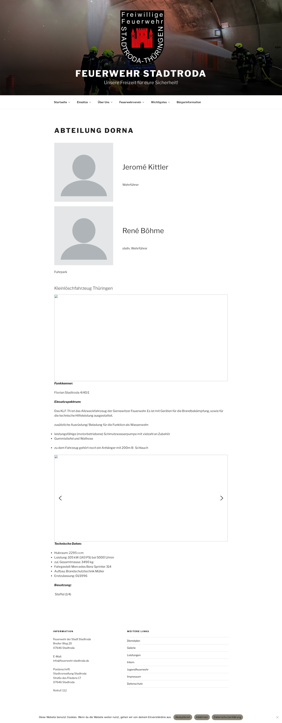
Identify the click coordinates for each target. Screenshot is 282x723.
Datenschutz (135, 683)
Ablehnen (202, 717)
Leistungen (134, 655)
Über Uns (103, 102)
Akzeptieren (182, 717)
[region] (141, 337)
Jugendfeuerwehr (137, 669)
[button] (60, 498)
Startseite (60, 102)
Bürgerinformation (189, 102)
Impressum (134, 676)
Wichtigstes (159, 102)
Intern (130, 662)
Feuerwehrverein (130, 102)
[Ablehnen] (277, 717)
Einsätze (82, 102)
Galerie (131, 647)
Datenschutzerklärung (227, 717)
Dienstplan (133, 640)
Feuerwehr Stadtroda (141, 73)
